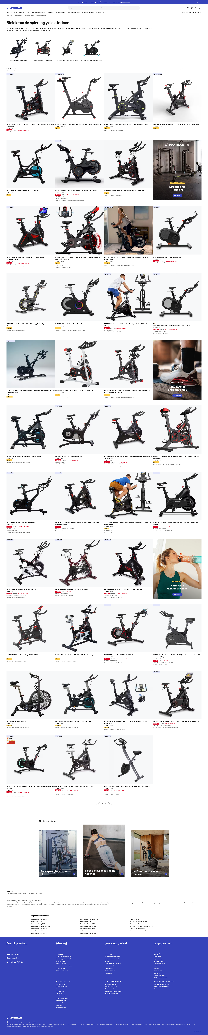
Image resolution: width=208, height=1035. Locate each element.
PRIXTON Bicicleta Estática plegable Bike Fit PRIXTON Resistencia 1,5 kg (127, 786)
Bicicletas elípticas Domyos (88, 926)
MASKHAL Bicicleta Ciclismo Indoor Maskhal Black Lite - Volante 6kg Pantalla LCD (175, 523)
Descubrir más (177, 594)
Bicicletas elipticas (85, 921)
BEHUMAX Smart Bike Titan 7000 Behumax (20, 522)
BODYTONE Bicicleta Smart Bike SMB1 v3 (68, 324)
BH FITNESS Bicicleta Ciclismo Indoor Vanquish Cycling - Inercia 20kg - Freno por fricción (78, 523)
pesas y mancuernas (77, 904)
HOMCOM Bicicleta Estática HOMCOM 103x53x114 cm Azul (74, 391)
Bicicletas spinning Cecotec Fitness (91, 60)
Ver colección (177, 395)
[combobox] (197, 69)
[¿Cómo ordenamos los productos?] (181, 69)
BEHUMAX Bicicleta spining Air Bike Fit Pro (20, 721)
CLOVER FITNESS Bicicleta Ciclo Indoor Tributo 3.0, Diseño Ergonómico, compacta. (176, 457)
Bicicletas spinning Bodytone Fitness (67, 60)
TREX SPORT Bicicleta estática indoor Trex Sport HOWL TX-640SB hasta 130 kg (127, 325)
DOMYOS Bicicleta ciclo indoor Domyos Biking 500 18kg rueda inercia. (176, 124)
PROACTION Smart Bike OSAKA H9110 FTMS (118, 655)
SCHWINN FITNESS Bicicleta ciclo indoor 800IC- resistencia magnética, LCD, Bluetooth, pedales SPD (127, 391)
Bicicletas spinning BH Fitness (43, 60)
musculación (60, 904)
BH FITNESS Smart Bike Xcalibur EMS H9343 (167, 257)
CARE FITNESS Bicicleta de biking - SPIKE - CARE (22, 655)
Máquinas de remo (36, 921)
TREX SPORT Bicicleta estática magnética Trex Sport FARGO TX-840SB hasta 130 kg (127, 523)
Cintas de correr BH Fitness (137, 928)
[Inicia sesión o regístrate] (196, 8)
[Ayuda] (192, 8)
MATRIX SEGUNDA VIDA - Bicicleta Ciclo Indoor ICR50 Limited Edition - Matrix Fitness (127, 258)
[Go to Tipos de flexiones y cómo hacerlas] (122, 874)
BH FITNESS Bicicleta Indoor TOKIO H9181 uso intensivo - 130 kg (124, 589)
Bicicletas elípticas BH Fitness (89, 924)
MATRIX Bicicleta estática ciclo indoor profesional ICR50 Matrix (76, 190)
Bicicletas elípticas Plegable (39, 919)
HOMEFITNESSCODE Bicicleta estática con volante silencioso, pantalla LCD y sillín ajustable (78, 258)
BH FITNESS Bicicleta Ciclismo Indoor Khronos (21, 589)
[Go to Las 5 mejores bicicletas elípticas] (166, 874)
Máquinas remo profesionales (138, 931)
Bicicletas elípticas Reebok (39, 933)
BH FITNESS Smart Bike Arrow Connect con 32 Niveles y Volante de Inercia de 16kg (30, 787)
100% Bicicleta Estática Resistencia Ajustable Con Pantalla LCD (125, 190)
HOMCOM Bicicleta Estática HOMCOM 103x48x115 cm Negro (75, 655)
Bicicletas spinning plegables (18, 60)
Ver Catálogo (177, 195)
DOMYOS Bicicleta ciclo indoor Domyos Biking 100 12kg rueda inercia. (78, 124)
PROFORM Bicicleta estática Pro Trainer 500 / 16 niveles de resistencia (176, 721)
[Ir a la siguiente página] (110, 804)
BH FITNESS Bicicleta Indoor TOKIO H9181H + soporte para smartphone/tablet (25, 258)
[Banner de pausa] (197, 2)
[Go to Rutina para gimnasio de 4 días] (74, 874)
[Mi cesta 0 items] (200, 8)
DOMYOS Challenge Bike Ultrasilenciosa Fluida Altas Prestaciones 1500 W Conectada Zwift (30, 391)
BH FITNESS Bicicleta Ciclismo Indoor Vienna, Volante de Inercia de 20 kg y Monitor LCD (128, 457)
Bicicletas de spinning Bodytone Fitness (141, 926)
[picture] (30, 97)
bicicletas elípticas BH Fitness (138, 921)
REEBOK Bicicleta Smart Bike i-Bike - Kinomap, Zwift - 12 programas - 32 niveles (29, 325)
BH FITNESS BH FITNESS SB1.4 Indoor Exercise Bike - (72, 589)
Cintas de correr (134, 919)
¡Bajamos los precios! (88, 12)
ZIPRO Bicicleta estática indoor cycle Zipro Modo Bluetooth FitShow (126, 124)
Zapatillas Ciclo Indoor (34, 30)
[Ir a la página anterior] (98, 804)
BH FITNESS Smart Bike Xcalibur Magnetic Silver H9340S (171, 325)
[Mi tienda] (188, 8)
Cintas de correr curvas (87, 931)
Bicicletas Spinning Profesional (89, 919)
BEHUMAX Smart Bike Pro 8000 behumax (68, 456)
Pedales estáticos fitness (87, 928)
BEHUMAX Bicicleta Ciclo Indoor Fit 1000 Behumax (22, 190)
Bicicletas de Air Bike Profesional (40, 926)
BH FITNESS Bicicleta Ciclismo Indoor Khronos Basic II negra (74, 786)
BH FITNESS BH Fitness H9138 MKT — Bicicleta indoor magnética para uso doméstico (30, 125)
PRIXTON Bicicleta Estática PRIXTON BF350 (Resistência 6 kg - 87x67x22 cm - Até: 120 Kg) (176, 656)
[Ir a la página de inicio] (14, 8)
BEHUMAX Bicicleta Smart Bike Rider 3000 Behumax (23, 456)
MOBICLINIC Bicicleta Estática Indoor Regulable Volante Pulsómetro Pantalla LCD (126, 722)
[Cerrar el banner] (200, 2)
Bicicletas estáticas (135, 924)
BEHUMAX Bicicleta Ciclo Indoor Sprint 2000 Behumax (73, 721)
